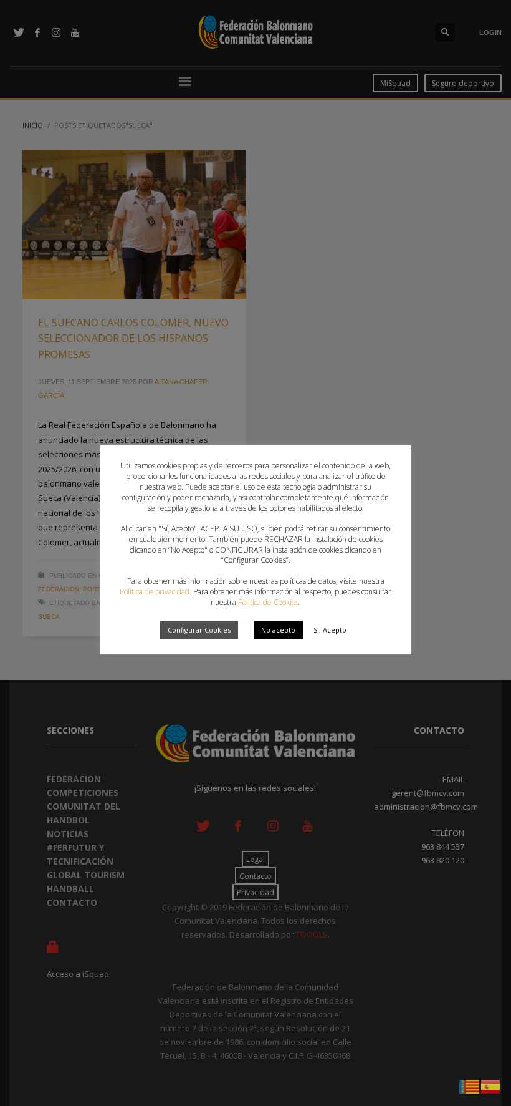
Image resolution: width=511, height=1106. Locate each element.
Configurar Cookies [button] (199, 629)
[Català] (469, 1085)
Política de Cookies (268, 602)
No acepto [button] (278, 629)
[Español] (491, 1085)
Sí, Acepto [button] (329, 629)
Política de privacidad (154, 591)
